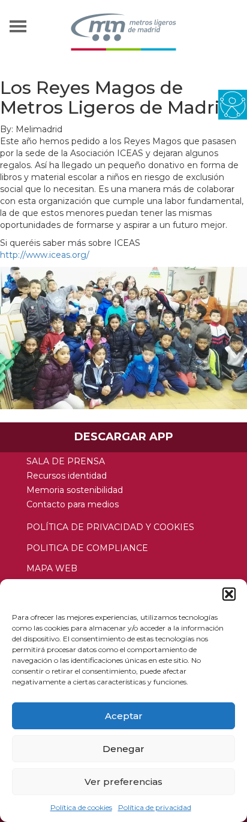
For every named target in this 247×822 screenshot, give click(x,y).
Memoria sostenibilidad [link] (74, 490)
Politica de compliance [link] (87, 548)
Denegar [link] (123, 748)
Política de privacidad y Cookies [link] (110, 527)
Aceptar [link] (124, 715)
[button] (229, 594)
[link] (232, 104)
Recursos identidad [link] (66, 475)
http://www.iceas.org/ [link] (44, 254)
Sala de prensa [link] (65, 461)
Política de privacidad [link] (154, 807)
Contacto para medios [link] (72, 504)
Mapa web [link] (51, 568)
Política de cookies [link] (81, 807)
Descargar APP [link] (123, 436)
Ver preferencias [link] (123, 781)
